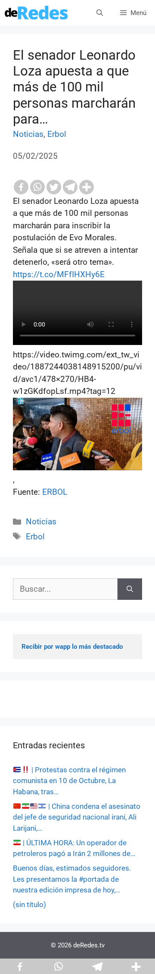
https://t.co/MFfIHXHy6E (59, 274)
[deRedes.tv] (36, 13)
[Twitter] (53, 187)
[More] (86, 187)
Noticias (28, 134)
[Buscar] (130, 589)
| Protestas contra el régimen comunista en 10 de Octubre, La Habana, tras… (69, 780)
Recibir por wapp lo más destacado (72, 646)
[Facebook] (21, 187)
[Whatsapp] (37, 187)
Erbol (56, 134)
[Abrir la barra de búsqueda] (100, 13)
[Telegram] (70, 187)
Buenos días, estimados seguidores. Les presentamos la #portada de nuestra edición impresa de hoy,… (72, 879)
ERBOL (54, 492)
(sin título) (29, 904)
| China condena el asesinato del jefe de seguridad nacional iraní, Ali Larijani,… (76, 817)
